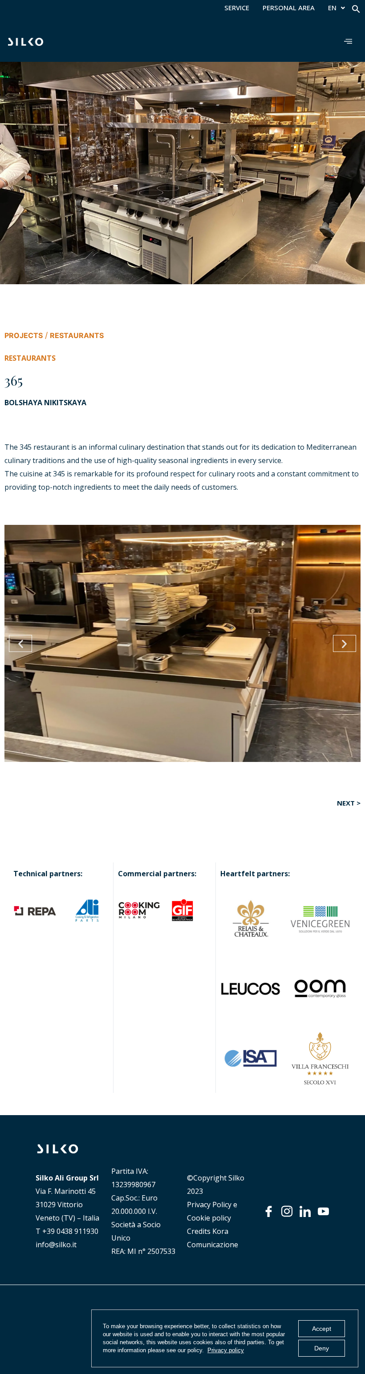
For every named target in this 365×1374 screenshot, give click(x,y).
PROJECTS (23, 335)
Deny (321, 1348)
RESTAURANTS (77, 335)
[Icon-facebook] (268, 1211)
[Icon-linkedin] (305, 1211)
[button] (356, 11)
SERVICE (236, 8)
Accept (321, 1328)
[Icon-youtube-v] (323, 1211)
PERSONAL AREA (289, 8)
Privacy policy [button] (225, 1350)
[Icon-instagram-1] (286, 1211)
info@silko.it (56, 1244)
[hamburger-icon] (348, 41)
